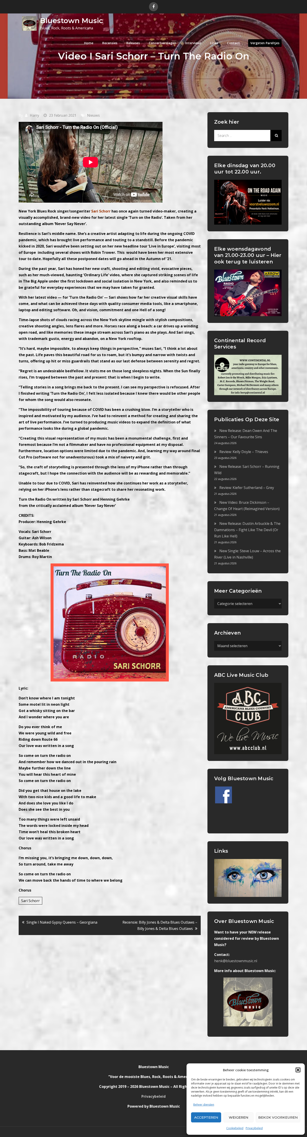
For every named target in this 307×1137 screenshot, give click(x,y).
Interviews (193, 43)
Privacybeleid (254, 1128)
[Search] (276, 135)
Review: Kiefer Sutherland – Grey (246, 487)
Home (88, 43)
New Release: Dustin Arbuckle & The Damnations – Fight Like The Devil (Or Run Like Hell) (247, 530)
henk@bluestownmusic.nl (235, 960)
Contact (233, 43)
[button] (298, 1070)
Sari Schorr (30, 900)
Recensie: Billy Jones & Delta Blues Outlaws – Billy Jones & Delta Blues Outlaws (159, 925)
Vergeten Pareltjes (264, 43)
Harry (34, 115)
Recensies (109, 43)
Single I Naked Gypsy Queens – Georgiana (62, 922)
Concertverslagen (162, 43)
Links (214, 43)
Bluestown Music (71, 20)
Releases (133, 43)
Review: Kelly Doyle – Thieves (243, 451)
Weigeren (238, 1117)
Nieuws (93, 115)
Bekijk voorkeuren (278, 1117)
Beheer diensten (203, 1104)
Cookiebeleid (234, 1128)
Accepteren (206, 1117)
